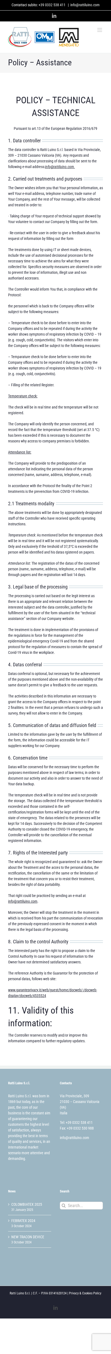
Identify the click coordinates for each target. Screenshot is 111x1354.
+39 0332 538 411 (52, 5)
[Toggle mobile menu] (100, 30)
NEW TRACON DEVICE (27, 1237)
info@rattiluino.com (85, 5)
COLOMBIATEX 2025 (26, 1204)
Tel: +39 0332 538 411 (76, 1122)
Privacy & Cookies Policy (85, 1293)
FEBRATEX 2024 (23, 1220)
